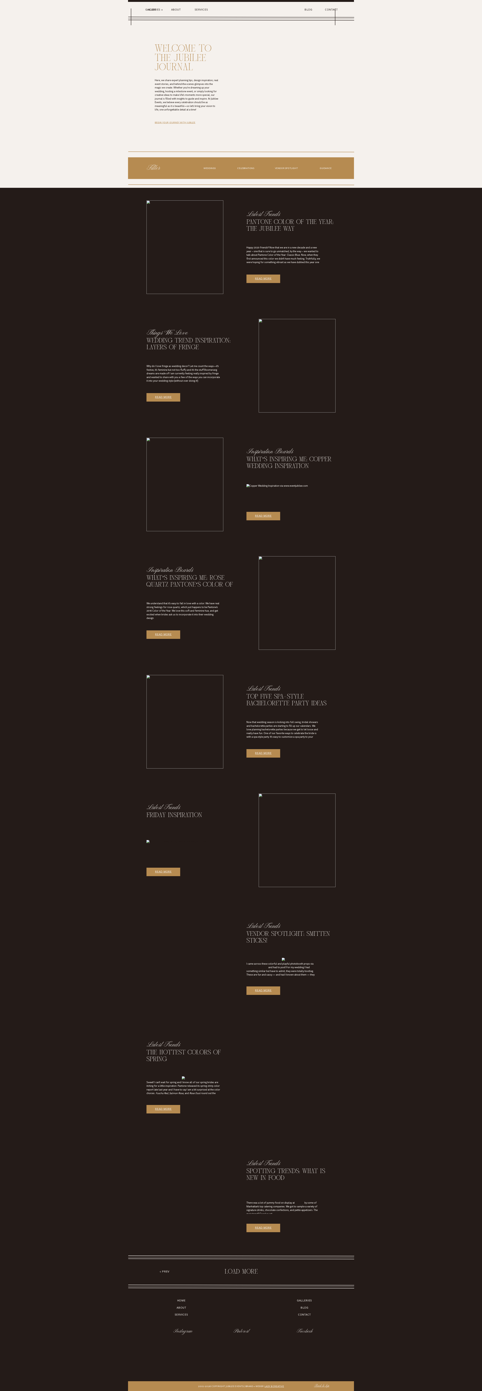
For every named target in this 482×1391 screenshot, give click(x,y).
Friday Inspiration (174, 815)
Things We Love (167, 334)
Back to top (321, 1386)
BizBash (299, 1203)
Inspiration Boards (270, 453)
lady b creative (274, 1386)
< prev (164, 1271)
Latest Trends (263, 215)
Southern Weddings (257, 967)
